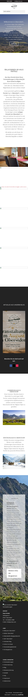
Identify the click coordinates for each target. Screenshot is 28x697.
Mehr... (14, 348)
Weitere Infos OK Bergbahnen (13, 573)
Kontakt (14, 44)
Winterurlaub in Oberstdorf (14, 438)
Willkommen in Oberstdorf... (14, 22)
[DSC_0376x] (14, 208)
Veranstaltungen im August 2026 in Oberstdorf (14, 316)
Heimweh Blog (7, 641)
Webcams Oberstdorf (9, 630)
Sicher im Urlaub (8, 644)
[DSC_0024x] (14, 168)
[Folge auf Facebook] (11, 365)
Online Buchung (8, 664)
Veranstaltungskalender (10, 647)
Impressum (7, 678)
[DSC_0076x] (14, 166)
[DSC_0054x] (14, 248)
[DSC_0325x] (14, 189)
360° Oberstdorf (8, 638)
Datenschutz (7, 681)
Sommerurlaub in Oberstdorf (14, 391)
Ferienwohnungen (8, 662)
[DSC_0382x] (14, 268)
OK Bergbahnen (8, 649)
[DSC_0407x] (13, 186)
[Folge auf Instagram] (17, 365)
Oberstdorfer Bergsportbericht (12, 636)
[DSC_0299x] (14, 228)
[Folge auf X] (14, 365)
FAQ (5, 675)
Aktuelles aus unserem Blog (14, 305)
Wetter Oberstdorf (8, 633)
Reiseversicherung (9, 670)
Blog (5, 667)
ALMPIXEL (20, 694)
